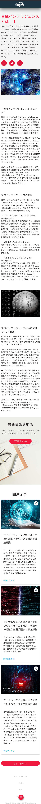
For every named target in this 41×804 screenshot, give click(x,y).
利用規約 (20, 783)
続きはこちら (8, 580)
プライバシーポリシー (20, 776)
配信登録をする (20, 441)
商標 (20, 790)
